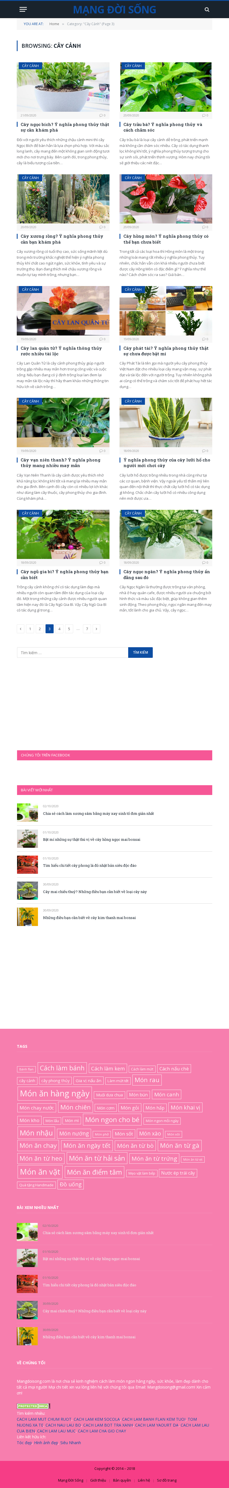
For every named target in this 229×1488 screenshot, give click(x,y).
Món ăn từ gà (179, 1145)
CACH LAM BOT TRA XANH (108, 1425)
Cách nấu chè (174, 1068)
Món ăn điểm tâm (94, 1172)
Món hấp (154, 1108)
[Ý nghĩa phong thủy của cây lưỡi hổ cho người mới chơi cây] (166, 422)
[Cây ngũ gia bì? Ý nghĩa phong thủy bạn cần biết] (63, 534)
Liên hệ (144, 1479)
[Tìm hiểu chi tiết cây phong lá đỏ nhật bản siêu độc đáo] (27, 865)
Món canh (166, 1094)
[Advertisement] (59, 703)
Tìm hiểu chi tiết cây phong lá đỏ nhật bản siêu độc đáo (90, 865)
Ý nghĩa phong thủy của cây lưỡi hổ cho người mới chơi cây (166, 462)
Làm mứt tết (118, 1080)
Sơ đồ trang (166, 1479)
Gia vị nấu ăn (88, 1080)
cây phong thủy (55, 1080)
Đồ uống (71, 1184)
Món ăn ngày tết (87, 1145)
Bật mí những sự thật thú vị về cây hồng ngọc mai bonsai (91, 839)
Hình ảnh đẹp (46, 1442)
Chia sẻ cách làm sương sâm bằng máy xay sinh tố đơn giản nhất (98, 813)
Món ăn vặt (40, 1171)
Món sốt (124, 1133)
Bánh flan (26, 1069)
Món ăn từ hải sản (97, 1158)
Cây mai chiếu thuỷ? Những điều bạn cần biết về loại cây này (95, 891)
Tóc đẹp (24, 1442)
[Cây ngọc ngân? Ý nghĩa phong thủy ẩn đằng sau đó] (166, 534)
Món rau (147, 1080)
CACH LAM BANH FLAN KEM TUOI (153, 1419)
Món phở (102, 1134)
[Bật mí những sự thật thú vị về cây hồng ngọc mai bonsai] (27, 839)
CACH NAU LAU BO (63, 1425)
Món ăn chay (38, 1145)
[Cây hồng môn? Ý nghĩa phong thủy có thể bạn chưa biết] (166, 199)
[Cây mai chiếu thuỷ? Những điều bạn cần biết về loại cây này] (27, 891)
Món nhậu (36, 1132)
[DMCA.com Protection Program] (33, 1407)
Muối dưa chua (109, 1094)
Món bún (138, 1095)
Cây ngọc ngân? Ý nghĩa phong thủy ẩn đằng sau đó (166, 574)
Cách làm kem (108, 1068)
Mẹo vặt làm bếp (141, 1173)
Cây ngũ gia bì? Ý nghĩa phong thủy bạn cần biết (65, 574)
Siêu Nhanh (70, 1442)
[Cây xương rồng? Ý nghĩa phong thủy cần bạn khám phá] (63, 199)
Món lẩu (52, 1120)
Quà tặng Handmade (36, 1184)
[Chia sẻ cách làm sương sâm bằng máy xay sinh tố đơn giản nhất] (27, 812)
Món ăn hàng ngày (55, 1093)
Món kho (29, 1120)
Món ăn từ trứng (154, 1158)
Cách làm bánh (62, 1067)
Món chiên (75, 1107)
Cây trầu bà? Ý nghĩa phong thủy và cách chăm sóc (162, 127)
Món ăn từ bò (135, 1145)
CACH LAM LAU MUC (56, 1431)
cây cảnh (27, 1080)
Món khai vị (185, 1107)
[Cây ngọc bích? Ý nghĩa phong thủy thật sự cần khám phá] (63, 87)
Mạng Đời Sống (70, 1479)
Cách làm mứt (142, 1069)
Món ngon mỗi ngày (162, 1120)
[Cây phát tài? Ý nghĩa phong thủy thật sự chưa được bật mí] (166, 310)
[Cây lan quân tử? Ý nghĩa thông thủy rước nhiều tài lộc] (63, 310)
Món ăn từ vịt (192, 1159)
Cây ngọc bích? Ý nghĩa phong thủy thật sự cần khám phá (65, 127)
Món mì (72, 1120)
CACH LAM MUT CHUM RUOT (44, 1419)
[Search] (206, 9)
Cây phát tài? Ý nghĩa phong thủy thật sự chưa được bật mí (166, 350)
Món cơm (106, 1108)
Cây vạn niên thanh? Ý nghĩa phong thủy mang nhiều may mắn (61, 462)
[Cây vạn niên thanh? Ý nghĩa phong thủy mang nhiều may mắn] (63, 422)
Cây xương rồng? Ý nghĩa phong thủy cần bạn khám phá (62, 238)
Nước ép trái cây (178, 1173)
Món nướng (74, 1133)
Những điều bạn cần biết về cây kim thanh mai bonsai (89, 917)
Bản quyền (122, 1479)
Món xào (150, 1133)
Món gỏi (130, 1107)
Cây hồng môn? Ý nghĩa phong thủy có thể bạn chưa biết (166, 238)
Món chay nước (37, 1107)
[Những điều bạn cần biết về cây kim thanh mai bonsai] (27, 917)
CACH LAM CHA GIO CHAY (102, 1431)
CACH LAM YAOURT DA (156, 1425)
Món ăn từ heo (41, 1158)
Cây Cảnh (30, 65)
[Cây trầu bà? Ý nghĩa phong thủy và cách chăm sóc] (166, 87)
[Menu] (23, 9)
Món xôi (173, 1134)
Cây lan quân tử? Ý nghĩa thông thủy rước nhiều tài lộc (61, 350)
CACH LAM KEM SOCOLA (97, 1419)
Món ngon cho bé (112, 1119)
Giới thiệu (98, 1479)
